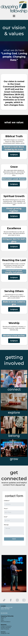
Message (6, 524)
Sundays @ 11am (5, 633)
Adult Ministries (5, 629)
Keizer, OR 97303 (5, 609)
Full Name (7, 500)
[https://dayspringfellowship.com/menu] (14, 16)
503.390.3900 (4, 613)
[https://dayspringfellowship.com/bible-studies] (14, 425)
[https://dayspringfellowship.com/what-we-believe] (14, 402)
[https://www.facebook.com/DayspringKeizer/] (10, 600)
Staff (2, 619)
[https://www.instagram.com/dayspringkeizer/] (17, 600)
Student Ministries (6, 627)
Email (6, 516)
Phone (6, 508)
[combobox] (6, 512)
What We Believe (5, 621)
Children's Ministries (6, 626)
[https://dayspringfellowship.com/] (14, 7)
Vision (2, 620)
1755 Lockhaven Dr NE (6, 607)
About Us (3, 617)
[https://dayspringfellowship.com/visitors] (14, 378)
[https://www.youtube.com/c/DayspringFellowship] (23, 600)
